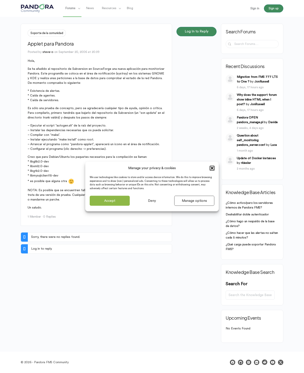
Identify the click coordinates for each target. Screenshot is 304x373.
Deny (152, 200)
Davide (273, 122)
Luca (273, 144)
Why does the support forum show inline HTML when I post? (257, 99)
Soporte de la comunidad (46, 33)
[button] (212, 168)
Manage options (194, 200)
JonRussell (261, 81)
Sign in (254, 8)
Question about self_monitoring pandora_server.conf (251, 140)
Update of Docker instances (256, 158)
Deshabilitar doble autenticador (247, 214)
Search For (236, 284)
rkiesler (246, 162)
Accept (109, 200)
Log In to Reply (197, 31)
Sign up (274, 8)
